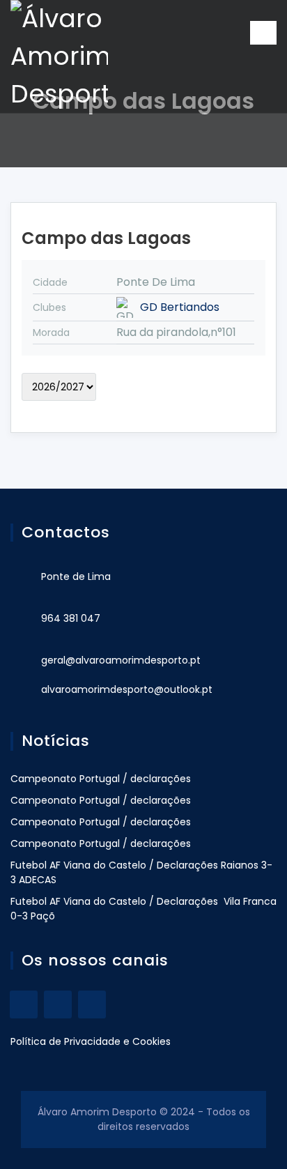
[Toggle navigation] (263, 33)
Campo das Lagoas (106, 238)
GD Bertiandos (179, 307)
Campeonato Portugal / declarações (100, 779)
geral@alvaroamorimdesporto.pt (121, 660)
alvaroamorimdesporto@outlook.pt (126, 689)
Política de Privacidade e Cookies (90, 1041)
